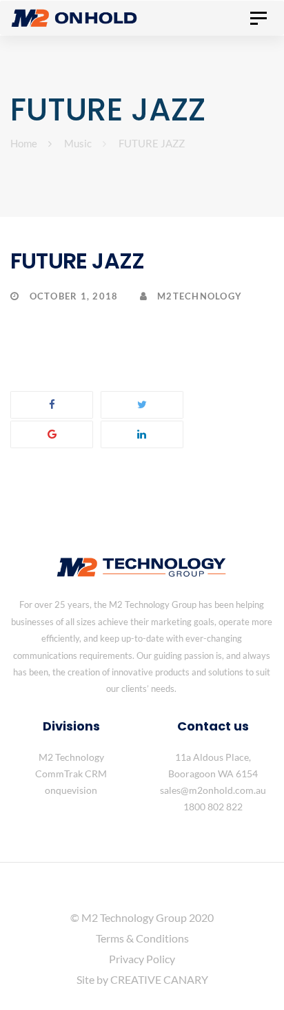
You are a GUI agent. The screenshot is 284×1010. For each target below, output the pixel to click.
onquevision (71, 790)
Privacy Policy (142, 958)
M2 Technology (71, 757)
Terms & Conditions (142, 938)
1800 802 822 (213, 806)
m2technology (198, 296)
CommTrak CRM (71, 773)
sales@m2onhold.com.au (213, 790)
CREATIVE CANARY (159, 979)
